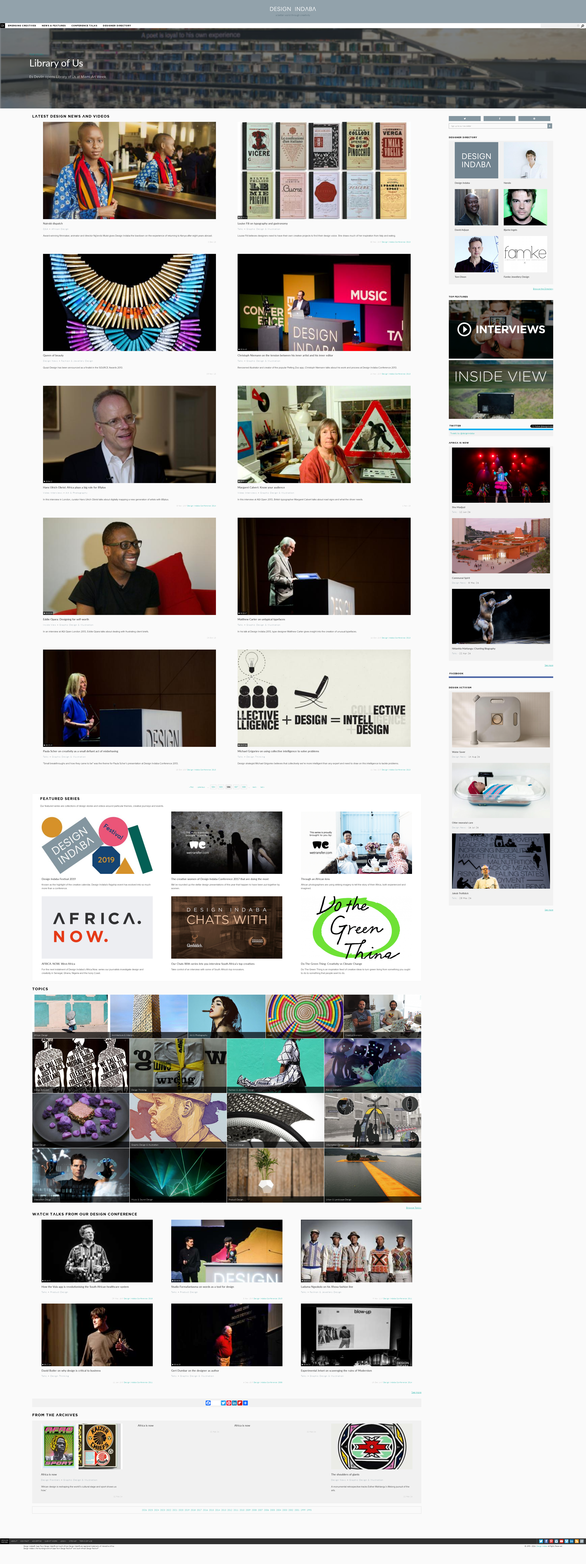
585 (221, 786)
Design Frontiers (50, 1479)
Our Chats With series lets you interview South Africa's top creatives (213, 964)
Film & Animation (334, 1089)
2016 (205, 1509)
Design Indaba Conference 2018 (138, 1298)
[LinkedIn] (234, 1402)
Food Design (40, 1144)
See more (416, 1392)
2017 (199, 1509)
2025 (150, 1509)
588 (244, 786)
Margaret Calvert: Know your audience (261, 487)
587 (236, 786)
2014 (217, 1509)
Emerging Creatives (22, 25)
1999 (303, 1509)
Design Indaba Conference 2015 (268, 1298)
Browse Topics (413, 1207)
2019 (187, 1509)
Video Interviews (52, 492)
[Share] (245, 1402)
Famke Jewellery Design (516, 276)
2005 (272, 1509)
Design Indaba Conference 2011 (397, 1298)
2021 (174, 1509)
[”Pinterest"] (534, 118)
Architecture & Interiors (123, 1035)
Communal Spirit (461, 578)
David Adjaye (462, 229)
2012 (229, 1509)
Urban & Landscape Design (338, 1199)
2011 (235, 1509)
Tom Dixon (460, 276)
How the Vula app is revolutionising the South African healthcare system (85, 1286)
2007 (260, 1509)
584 (213, 786)
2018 (193, 1509)
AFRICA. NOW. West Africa (58, 964)
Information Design (335, 1144)
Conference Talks (84, 25)
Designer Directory (117, 25)
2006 (266, 1509)
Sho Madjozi (458, 507)
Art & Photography (76, 492)
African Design (60, 228)
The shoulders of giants (345, 1474)
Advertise (37, 1541)
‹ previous (201, 787)
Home (2, 25)
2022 (168, 1509)
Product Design (236, 1199)
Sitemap (72, 1541)
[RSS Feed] (577, 1541)
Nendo (507, 183)
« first (191, 787)
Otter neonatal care (462, 822)
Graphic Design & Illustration (263, 228)
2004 (278, 1509)
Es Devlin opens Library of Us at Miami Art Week (67, 77)
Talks (240, 228)
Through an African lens (315, 879)
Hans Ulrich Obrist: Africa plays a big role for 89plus (74, 487)
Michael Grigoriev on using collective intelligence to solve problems (278, 751)
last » (262, 787)
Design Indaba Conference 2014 (201, 505)
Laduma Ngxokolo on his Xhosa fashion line (327, 1286)
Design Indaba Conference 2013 (396, 242)
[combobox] (560, 26)
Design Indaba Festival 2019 (59, 879)
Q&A (45, 228)
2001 (297, 1509)
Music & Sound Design (142, 1199)
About (14, 1541)
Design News (50, 360)
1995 (309, 1509)
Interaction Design (42, 1199)
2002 (290, 1509)
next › (254, 787)
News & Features (54, 25)
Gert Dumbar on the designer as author (195, 1370)
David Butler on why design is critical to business (71, 1370)
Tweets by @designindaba (462, 433)
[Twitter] (223, 1402)
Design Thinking (255, 756)
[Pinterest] (228, 1402)
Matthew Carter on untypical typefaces (261, 619)
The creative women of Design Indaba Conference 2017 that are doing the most (220, 879)
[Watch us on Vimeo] (566, 1541)
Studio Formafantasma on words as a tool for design (202, 1286)
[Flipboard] (239, 1402)
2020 (181, 1509)
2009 (248, 1509)
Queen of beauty (53, 355)
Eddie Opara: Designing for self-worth (66, 619)
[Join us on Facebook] (499, 118)
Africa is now (49, 1474)
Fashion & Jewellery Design (77, 360)
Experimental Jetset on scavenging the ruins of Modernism (336, 1370)
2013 (223, 1509)
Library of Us (56, 62)
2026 (144, 1509)
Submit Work (51, 1541)
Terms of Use (86, 1541)
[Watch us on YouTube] (561, 1541)
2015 (211, 1509)
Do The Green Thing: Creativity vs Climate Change (331, 964)
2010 (242, 1509)
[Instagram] (556, 1541)
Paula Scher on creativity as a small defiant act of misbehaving (80, 751)
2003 (284, 1509)
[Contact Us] (582, 1541)
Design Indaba (462, 183)
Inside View (49, 624)
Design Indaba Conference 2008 (268, 1382)
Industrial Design (236, 1144)
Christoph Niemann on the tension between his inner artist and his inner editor (285, 355)
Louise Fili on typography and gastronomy (263, 223)
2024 (156, 1509)
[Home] (293, 10)
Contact (24, 1541)
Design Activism (41, 1089)
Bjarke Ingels (510, 229)
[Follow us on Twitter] (465, 118)
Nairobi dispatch (53, 223)
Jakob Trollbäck (460, 893)
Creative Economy (353, 1035)
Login (63, 1541)
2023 (162, 1509)
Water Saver (458, 752)
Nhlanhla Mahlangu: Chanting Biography (473, 648)
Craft (270, 1035)
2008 (254, 1509)
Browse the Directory (543, 288)
